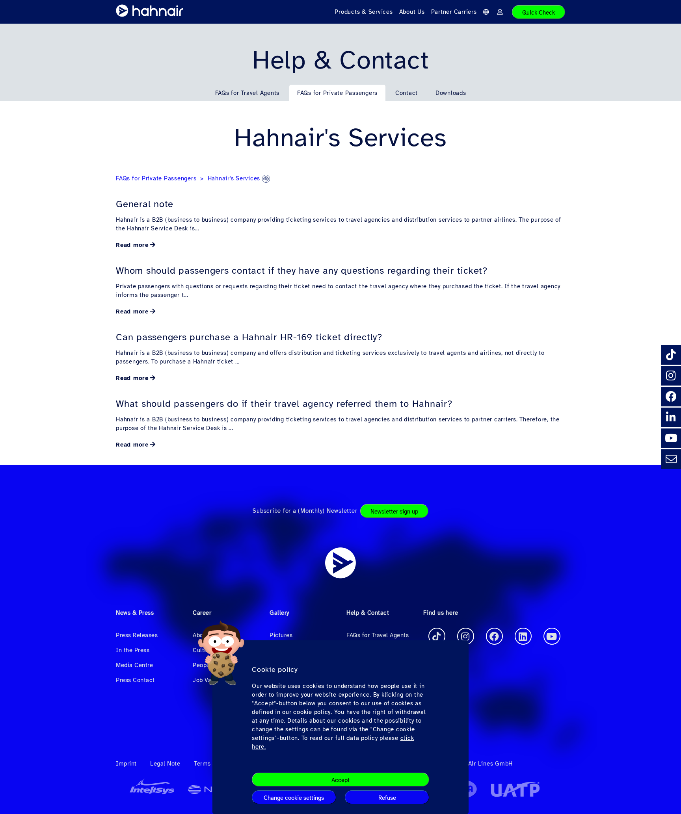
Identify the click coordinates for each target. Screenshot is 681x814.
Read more (132, 244)
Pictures (281, 635)
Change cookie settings (294, 797)
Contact (406, 92)
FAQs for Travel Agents (247, 92)
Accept (340, 780)
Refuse (387, 797)
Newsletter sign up (394, 511)
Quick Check (538, 12)
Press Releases (137, 635)
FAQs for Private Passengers (337, 92)
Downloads (450, 92)
